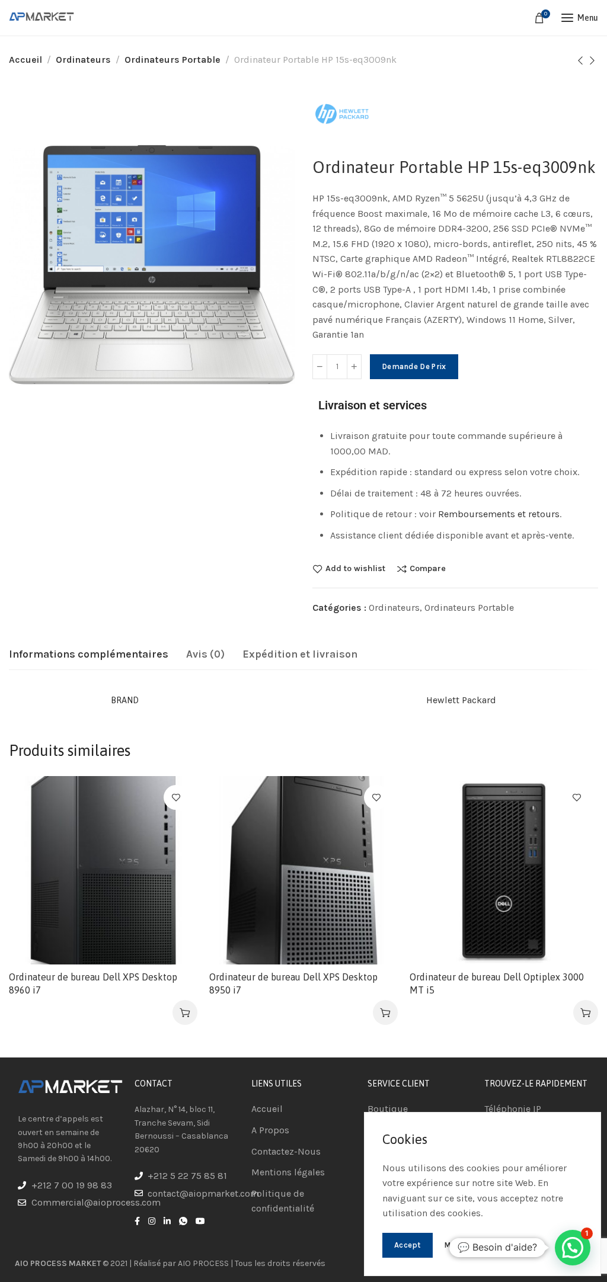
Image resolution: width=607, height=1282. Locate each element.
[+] (354, 366)
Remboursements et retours (499, 514)
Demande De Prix (414, 366)
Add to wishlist (355, 568)
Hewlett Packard (461, 700)
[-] (319, 366)
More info (462, 1245)
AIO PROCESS (203, 1263)
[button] (184, 1012)
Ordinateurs (83, 59)
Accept (407, 1245)
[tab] (88, 654)
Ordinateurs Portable (172, 59)
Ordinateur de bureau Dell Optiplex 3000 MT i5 (497, 983)
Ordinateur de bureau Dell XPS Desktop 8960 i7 (93, 983)
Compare (428, 568)
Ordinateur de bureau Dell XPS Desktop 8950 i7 (293, 983)
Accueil (25, 59)
